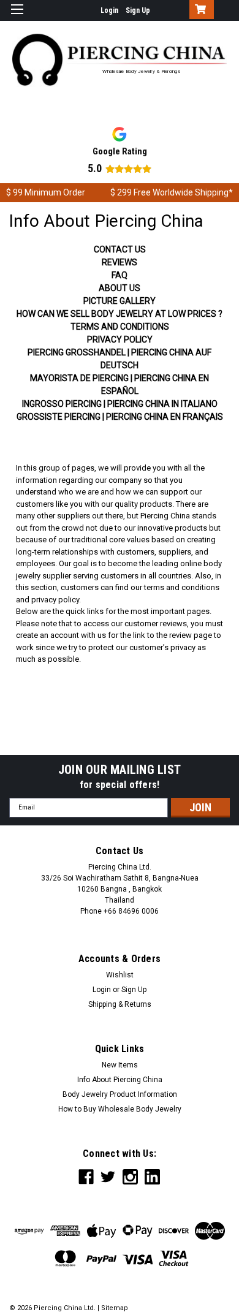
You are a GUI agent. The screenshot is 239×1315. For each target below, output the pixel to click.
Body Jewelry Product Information (120, 1094)
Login (109, 10)
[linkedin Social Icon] (152, 1176)
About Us (119, 288)
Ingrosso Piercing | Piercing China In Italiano (120, 404)
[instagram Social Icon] (130, 1176)
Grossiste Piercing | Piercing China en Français (120, 417)
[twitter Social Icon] (108, 1176)
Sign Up (138, 10)
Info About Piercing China (119, 1079)
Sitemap (114, 1308)
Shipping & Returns (119, 1004)
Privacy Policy (120, 339)
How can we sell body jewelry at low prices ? (119, 314)
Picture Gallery (119, 301)
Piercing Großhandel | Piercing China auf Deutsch (119, 358)
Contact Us (120, 249)
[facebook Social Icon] (86, 1176)
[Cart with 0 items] (198, 10)
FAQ (119, 275)
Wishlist (120, 975)
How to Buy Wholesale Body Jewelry (119, 1109)
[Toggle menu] (17, 17)
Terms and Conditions (119, 327)
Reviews (119, 262)
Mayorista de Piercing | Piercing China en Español (119, 384)
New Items (120, 1065)
